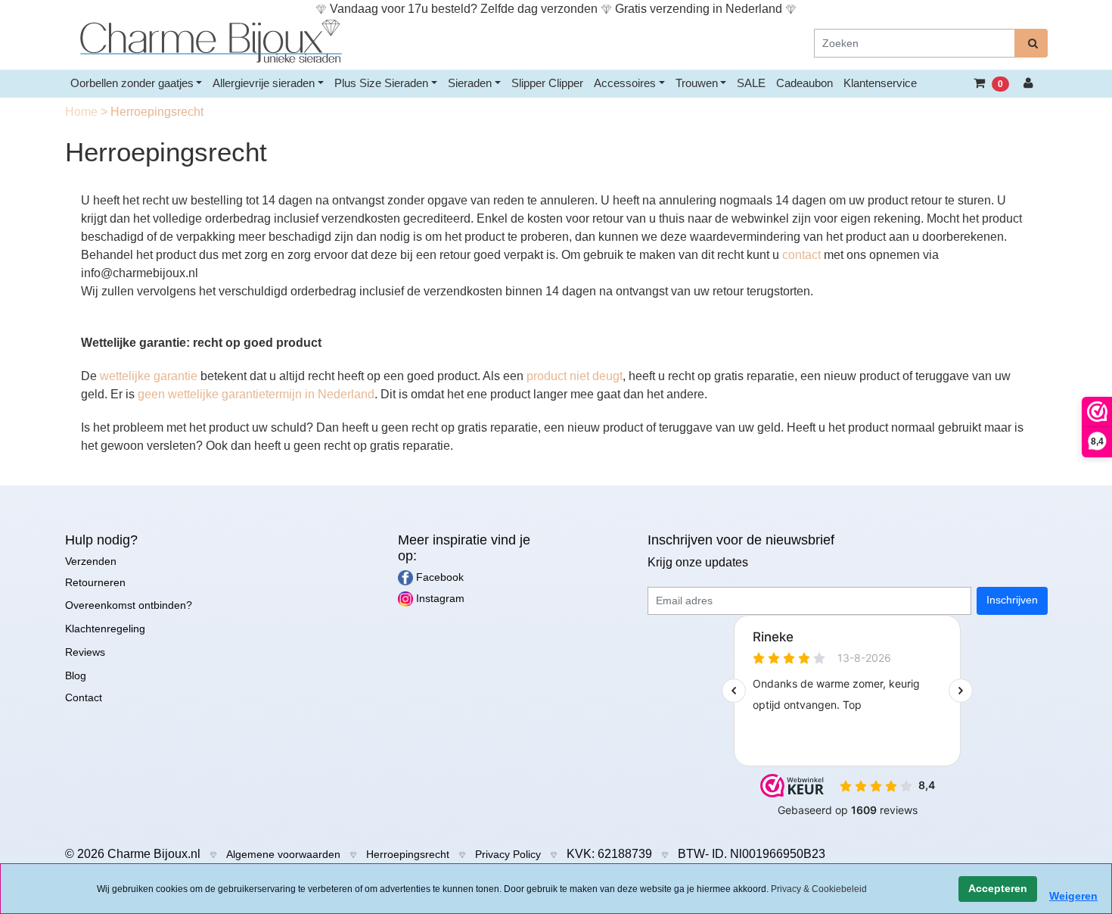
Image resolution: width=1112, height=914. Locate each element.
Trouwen (697, 82)
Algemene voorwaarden (283, 854)
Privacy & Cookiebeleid (819, 889)
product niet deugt (574, 376)
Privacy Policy (508, 854)
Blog (75, 675)
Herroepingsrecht (407, 854)
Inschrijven (1012, 600)
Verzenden (90, 561)
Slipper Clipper (547, 82)
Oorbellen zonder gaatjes (132, 82)
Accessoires (625, 82)
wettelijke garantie (150, 376)
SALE (751, 82)
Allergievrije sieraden (264, 82)
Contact (83, 697)
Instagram (438, 598)
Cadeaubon (804, 82)
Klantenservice (880, 82)
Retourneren (95, 582)
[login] (1028, 83)
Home (83, 111)
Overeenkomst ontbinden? (128, 605)
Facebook (438, 577)
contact (801, 254)
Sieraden (470, 82)
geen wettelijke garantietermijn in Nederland (256, 394)
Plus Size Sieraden (381, 82)
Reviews (85, 652)
